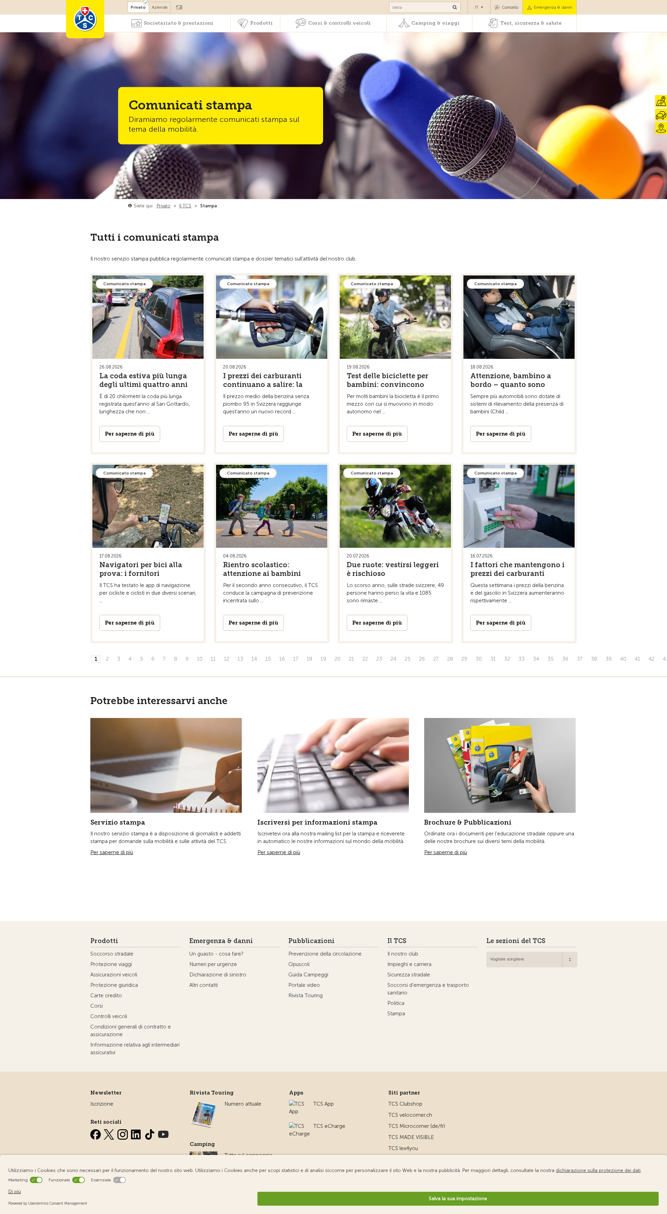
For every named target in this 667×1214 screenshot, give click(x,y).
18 (309, 659)
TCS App (323, 1104)
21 (351, 659)
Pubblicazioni (311, 941)
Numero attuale (242, 1104)
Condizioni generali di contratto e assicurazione (130, 1031)
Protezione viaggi (111, 964)
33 (521, 659)
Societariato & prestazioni (178, 23)
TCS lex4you (403, 1148)
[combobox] (531, 959)
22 (365, 659)
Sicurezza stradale (408, 975)
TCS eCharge (329, 1126)
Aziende (160, 7)
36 (565, 659)
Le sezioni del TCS (515, 941)
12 (226, 659)
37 (580, 659)
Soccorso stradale (111, 954)
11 (213, 659)
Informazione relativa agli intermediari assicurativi (135, 1049)
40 (623, 659)
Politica (395, 1003)
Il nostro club (402, 954)
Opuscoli (299, 964)
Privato (138, 7)
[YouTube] (163, 1133)
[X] (110, 1133)
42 (651, 659)
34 (536, 659)
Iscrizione (101, 1104)
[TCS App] (297, 1104)
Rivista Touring (305, 995)
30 (479, 659)
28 (450, 659)
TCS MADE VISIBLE (411, 1137)
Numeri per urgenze (213, 964)
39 (609, 659)
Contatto (510, 7)
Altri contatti (203, 985)
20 (337, 659)
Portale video (304, 985)
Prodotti (261, 23)
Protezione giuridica (114, 985)
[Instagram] (123, 1133)
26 (422, 659)
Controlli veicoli (108, 1016)
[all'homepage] (85, 19)
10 (200, 659)
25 (408, 659)
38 (594, 659)
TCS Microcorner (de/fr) (416, 1126)
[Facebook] (96, 1133)
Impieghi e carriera (409, 964)
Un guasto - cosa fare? (216, 954)
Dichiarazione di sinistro (217, 975)
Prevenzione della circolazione (325, 954)
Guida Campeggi (308, 975)
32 (507, 659)
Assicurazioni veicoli (113, 975)
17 (295, 659)
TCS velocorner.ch (410, 1115)
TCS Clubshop (405, 1104)
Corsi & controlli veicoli (339, 23)
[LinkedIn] (137, 1133)
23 (379, 659)
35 (550, 659)
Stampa (396, 1013)
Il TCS (396, 941)
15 (268, 659)
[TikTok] (150, 1133)
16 (282, 659)
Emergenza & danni (553, 7)
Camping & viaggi (435, 23)
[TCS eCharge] (299, 1126)
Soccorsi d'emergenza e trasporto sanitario (428, 989)
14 (254, 659)
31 (493, 659)
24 (393, 659)
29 (464, 659)
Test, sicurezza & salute (530, 23)
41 (637, 659)
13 (240, 659)
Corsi (96, 1006)
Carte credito (106, 995)
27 (436, 659)
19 (323, 659)
